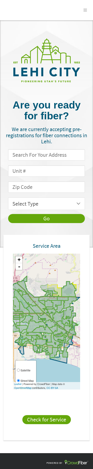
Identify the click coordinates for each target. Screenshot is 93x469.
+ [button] (19, 259)
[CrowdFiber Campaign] (46, 60)
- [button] (19, 266)
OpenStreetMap (22, 388)
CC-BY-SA (52, 388)
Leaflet (17, 384)
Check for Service (46, 419)
